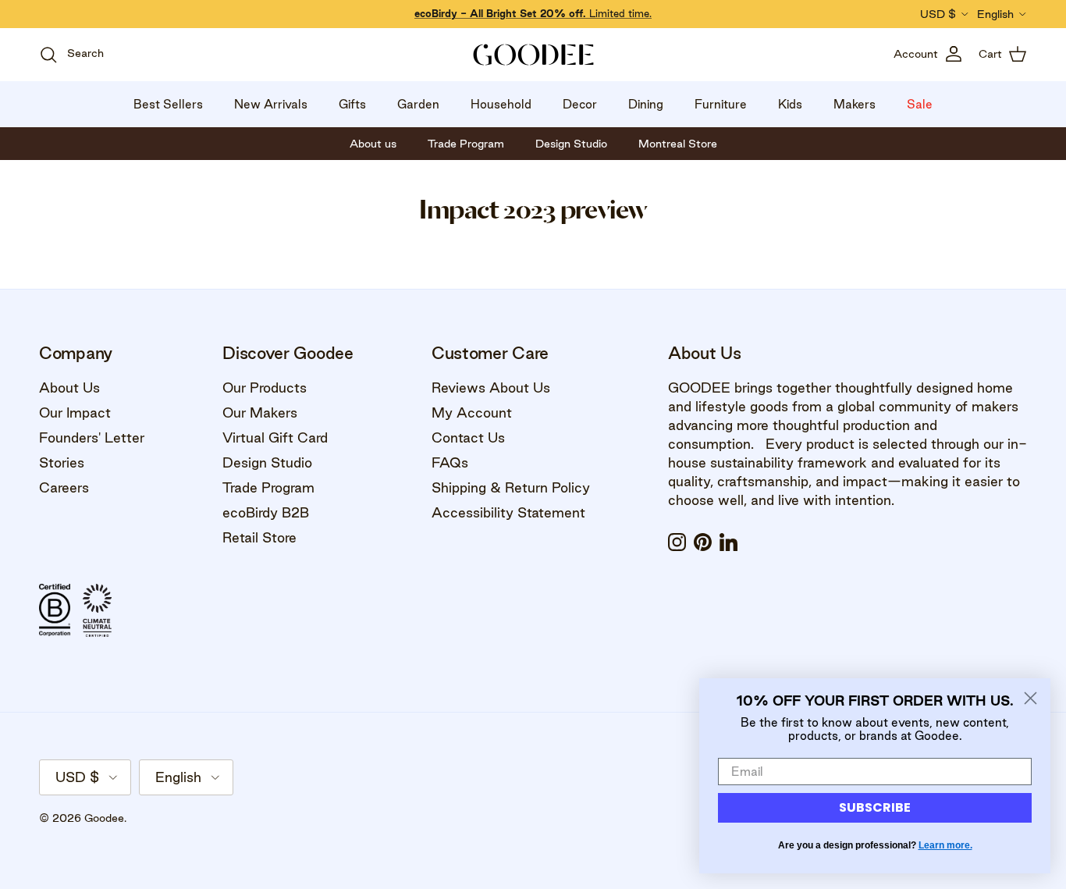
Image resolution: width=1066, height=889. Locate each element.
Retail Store (259, 537)
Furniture (721, 104)
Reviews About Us (491, 387)
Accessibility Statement (508, 512)
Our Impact (75, 412)
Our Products (264, 387)
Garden (418, 104)
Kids (790, 104)
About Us (69, 387)
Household (501, 104)
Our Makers (259, 412)
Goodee (104, 818)
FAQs (450, 462)
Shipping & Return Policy (511, 487)
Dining (645, 104)
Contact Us (468, 437)
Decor (580, 104)
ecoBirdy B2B (265, 512)
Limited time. (533, 13)
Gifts (352, 104)
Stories (61, 462)
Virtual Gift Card (275, 437)
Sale (920, 104)
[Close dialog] (1030, 698)
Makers (854, 104)
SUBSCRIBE (875, 807)
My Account (472, 412)
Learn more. (945, 845)
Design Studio (267, 462)
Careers (64, 487)
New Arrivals (270, 104)
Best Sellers (168, 104)
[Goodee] (533, 55)
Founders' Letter (91, 437)
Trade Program (268, 487)
